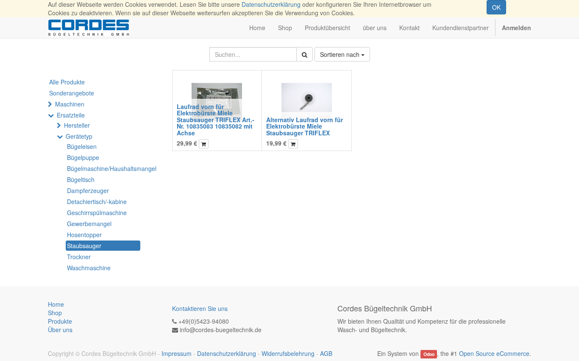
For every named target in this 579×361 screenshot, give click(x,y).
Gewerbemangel (89, 223)
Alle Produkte (67, 82)
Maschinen (69, 104)
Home (56, 304)
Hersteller (77, 125)
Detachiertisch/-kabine (97, 201)
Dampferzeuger (88, 190)
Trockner (79, 256)
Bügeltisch (81, 179)
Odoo (428, 354)
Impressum (176, 353)
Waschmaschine (89, 267)
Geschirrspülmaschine (97, 212)
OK (496, 7)
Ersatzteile (71, 115)
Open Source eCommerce (494, 353)
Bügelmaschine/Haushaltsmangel (103, 168)
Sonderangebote (71, 93)
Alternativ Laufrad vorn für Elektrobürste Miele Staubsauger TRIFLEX (304, 126)
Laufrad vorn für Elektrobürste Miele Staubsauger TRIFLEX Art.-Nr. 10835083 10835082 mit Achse (215, 119)
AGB (326, 353)
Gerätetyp (79, 136)
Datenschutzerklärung (271, 4)
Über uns (60, 329)
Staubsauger (84, 245)
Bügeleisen (82, 146)
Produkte (60, 321)
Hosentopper (84, 234)
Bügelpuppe (83, 157)
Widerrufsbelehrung (288, 353)
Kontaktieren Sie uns (200, 308)
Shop (55, 312)
